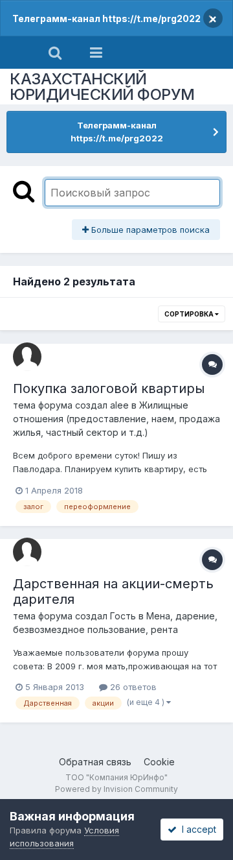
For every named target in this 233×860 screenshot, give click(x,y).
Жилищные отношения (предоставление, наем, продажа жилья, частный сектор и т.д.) (116, 419)
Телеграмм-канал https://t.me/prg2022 (106, 18)
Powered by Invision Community (116, 789)
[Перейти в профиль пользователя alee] (27, 356)
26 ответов (132, 687)
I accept (196, 829)
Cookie (159, 761)
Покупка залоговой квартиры (109, 388)
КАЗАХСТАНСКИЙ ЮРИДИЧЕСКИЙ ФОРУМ (102, 86)
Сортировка (189, 314)
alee (119, 405)
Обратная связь (95, 761)
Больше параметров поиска (149, 229)
